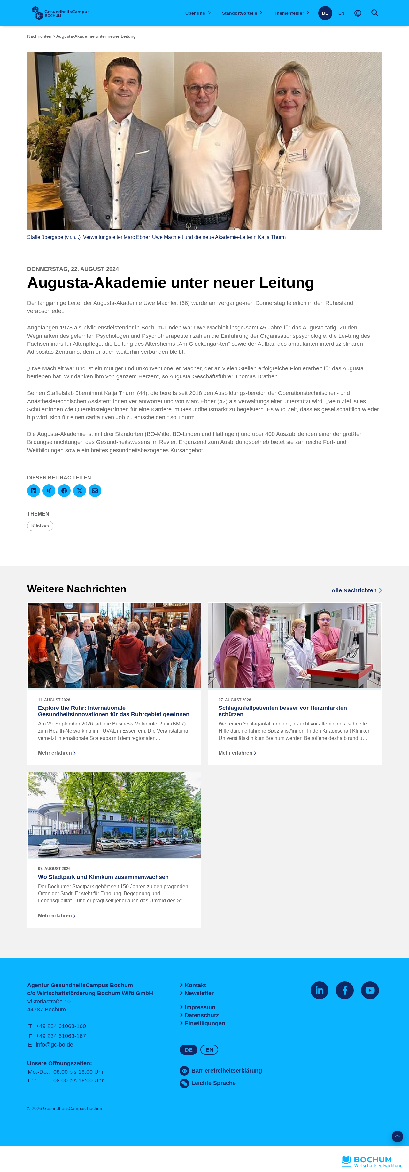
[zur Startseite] (61, 13)
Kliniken (40, 525)
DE (325, 13)
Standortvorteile (239, 13)
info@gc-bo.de (54, 1044)
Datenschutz (202, 1015)
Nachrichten (39, 36)
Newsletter (199, 993)
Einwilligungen (205, 1023)
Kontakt (195, 985)
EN (341, 13)
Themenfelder (289, 13)
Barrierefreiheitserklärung (226, 1070)
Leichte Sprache (213, 1083)
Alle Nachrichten (354, 590)
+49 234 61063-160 (61, 1026)
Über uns (195, 13)
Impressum (200, 1007)
